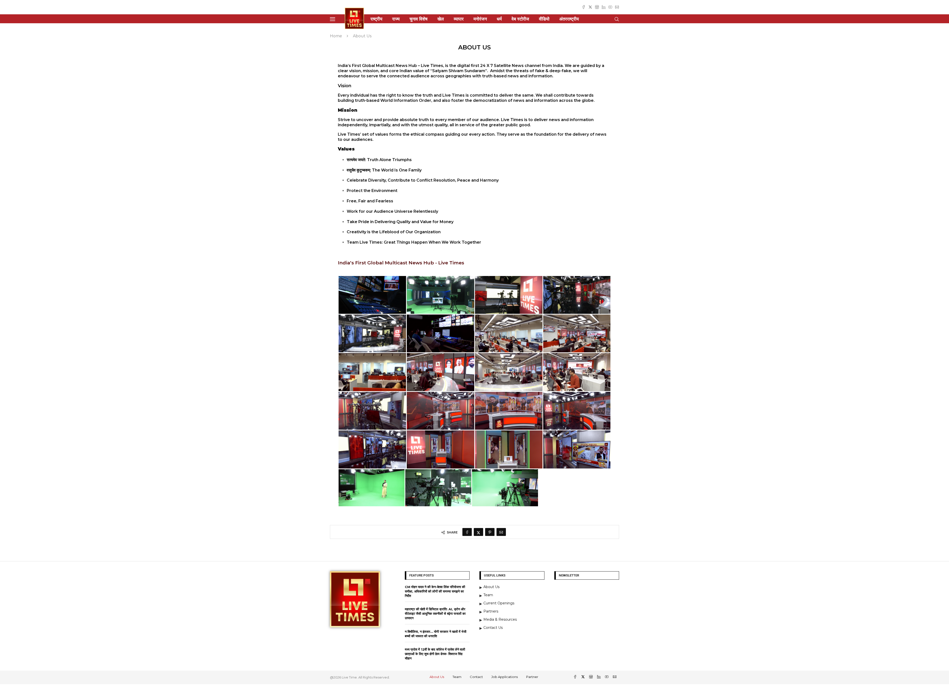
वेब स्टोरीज (520, 19)
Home (336, 36)
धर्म (499, 19)
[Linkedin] (604, 7)
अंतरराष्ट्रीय (569, 19)
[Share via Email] (501, 532)
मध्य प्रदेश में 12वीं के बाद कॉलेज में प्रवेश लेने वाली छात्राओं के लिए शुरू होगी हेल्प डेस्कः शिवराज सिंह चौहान (435, 653)
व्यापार (459, 19)
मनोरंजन (480, 19)
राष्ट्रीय (376, 19)
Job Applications (504, 677)
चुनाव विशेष (419, 19)
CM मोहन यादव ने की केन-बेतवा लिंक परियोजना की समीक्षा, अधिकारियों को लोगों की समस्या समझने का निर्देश (435, 591)
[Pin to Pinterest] (490, 532)
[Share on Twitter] (478, 532)
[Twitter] (590, 7)
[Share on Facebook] (467, 532)
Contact (476, 677)
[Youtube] (610, 7)
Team (457, 677)
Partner (532, 677)
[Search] (616, 19)
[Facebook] (584, 7)
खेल (440, 19)
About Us (437, 677)
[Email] (617, 7)
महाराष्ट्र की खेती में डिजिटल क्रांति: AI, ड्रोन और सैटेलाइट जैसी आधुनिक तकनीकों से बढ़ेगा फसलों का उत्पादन (435, 613)
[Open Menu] (332, 19)
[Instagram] (597, 7)
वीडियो (544, 19)
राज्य (396, 19)
